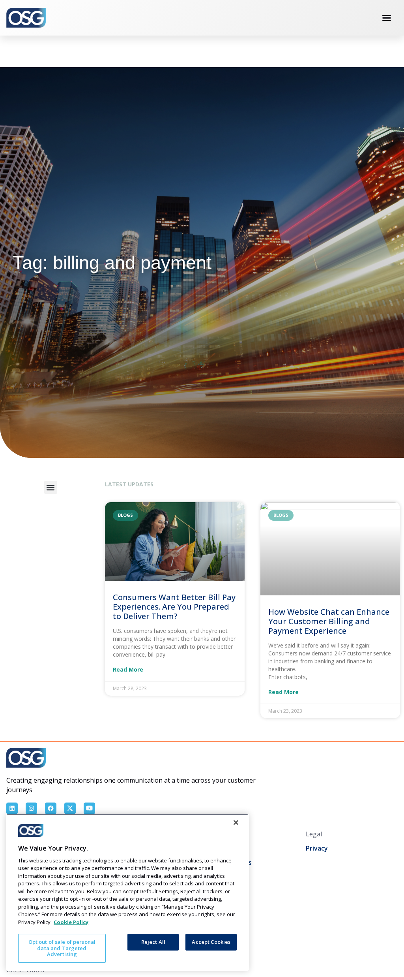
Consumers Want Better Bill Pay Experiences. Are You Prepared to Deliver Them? (174, 606)
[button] (50, 487)
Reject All (153, 941)
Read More (128, 669)
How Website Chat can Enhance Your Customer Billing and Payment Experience (328, 621)
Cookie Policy (71, 922)
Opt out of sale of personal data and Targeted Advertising (62, 948)
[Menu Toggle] (387, 18)
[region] (127, 892)
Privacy (317, 848)
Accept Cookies (211, 941)
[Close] (236, 822)
